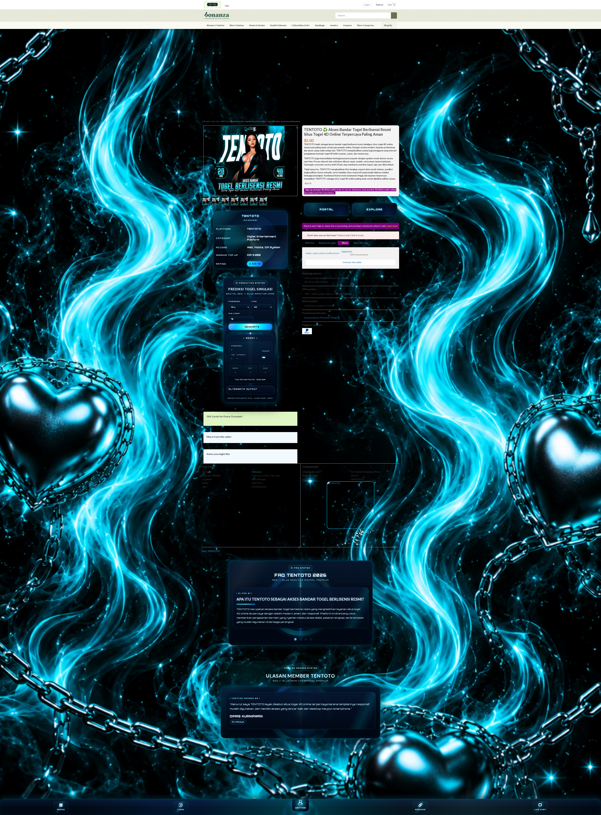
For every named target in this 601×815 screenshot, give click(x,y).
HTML (383, 551)
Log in (367, 4)
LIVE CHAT (540, 809)
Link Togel (206, 121)
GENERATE (250, 327)
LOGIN (180, 809)
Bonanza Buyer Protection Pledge (321, 317)
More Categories (365, 25)
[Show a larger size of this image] (206, 201)
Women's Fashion (215, 25)
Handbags (320, 25)
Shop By (388, 25)
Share (345, 242)
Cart (390, 4)
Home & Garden (257, 25)
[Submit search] (394, 15)
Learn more (392, 226)
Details (345, 278)
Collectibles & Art (301, 25)
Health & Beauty (278, 25)
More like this (361, 242)
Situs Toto (215, 121)
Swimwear (257, 471)
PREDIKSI (420, 809)
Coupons (347, 25)
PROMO (61, 809)
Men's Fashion (237, 25)
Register (379, 4)
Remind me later (327, 242)
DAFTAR (300, 808)
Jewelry (334, 25)
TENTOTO (346, 251)
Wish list (309, 242)
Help (227, 6)
